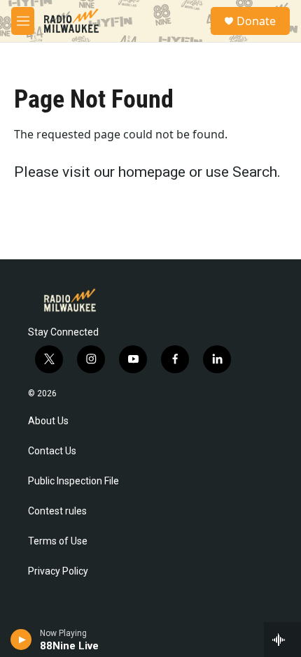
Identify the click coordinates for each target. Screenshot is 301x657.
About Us (48, 421)
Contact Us (52, 451)
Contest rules (57, 511)
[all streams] (282, 639)
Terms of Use (58, 541)
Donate (256, 21)
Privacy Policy (58, 571)
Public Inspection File (73, 481)
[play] (21, 640)
